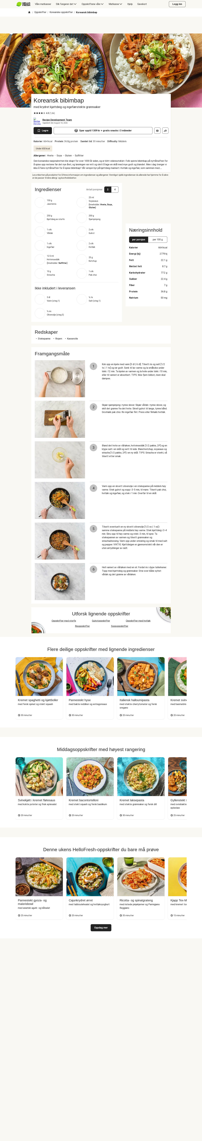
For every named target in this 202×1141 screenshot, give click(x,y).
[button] (76, 189)
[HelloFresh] (23, 4)
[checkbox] (35, 113)
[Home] (29, 13)
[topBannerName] (101, 25)
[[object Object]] (157, 131)
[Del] (165, 131)
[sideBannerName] (148, 201)
